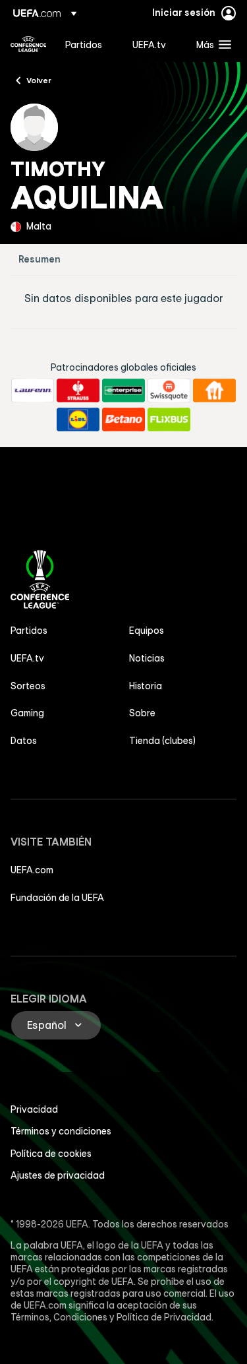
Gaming (27, 713)
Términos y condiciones (61, 1131)
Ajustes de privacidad (58, 1175)
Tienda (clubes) (162, 740)
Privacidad (34, 1109)
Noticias (147, 658)
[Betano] (123, 419)
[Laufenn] (32, 390)
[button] (211, 44)
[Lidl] (78, 419)
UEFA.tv (27, 658)
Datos (24, 740)
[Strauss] (78, 390)
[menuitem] (88, 44)
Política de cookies (51, 1153)
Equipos (146, 630)
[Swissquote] (169, 390)
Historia (145, 686)
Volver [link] (38, 79)
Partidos (29, 630)
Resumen (39, 259)
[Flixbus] (169, 419)
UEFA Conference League (28, 44)
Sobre (142, 713)
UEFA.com (32, 870)
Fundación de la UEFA (57, 897)
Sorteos (28, 686)
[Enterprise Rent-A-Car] (123, 390)
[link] (84, 44)
